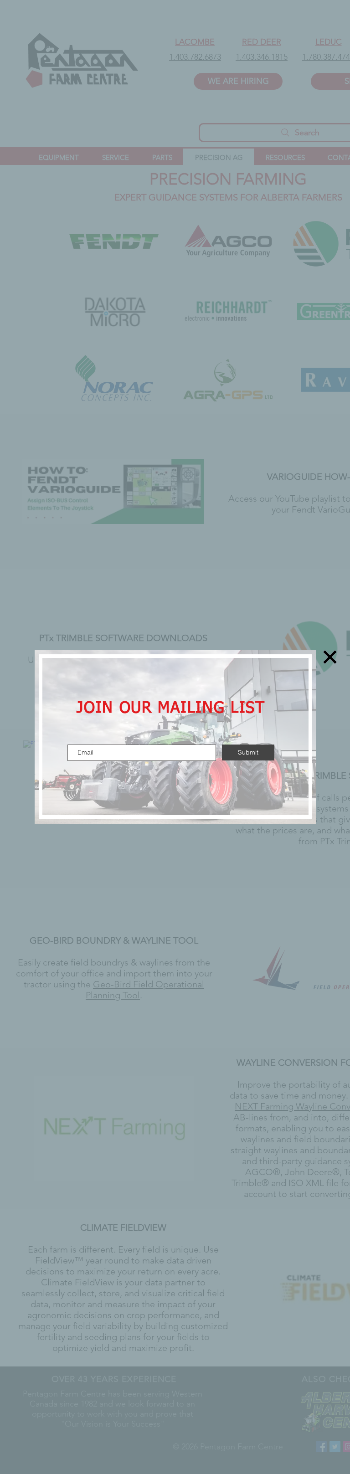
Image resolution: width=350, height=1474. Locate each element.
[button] (330, 657)
